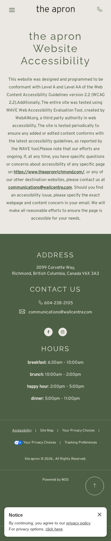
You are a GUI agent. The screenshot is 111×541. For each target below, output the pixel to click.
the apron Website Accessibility (56, 48)
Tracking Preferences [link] (81, 442)
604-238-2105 (99, 9)
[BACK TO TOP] (94, 486)
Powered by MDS (55, 480)
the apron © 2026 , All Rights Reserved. (55, 459)
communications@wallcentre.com (60, 312)
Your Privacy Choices (78, 430)
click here (54, 529)
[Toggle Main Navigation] (12, 10)
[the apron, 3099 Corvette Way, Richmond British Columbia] (55, 9)
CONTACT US (55, 289)
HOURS (55, 349)
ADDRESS (55, 255)
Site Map (47, 430)
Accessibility (22, 430)
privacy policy (78, 523)
